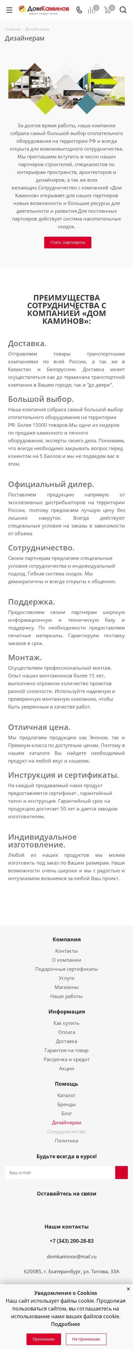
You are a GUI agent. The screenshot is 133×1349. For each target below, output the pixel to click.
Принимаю (44, 1339)
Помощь (66, 1083)
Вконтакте (49, 1208)
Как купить (66, 1023)
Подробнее (65, 1324)
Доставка (66, 1041)
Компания (67, 939)
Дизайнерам (66, 1122)
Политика (66, 1140)
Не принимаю (86, 1339)
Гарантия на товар (66, 1050)
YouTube (65, 1208)
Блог (66, 1113)
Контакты (66, 950)
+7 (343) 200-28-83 (72, 1240)
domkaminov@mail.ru (72, 1256)
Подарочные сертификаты (66, 969)
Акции (66, 1068)
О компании (66, 960)
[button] (128, 1289)
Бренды (66, 1104)
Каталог (66, 1095)
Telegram (80, 1208)
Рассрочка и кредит (67, 1059)
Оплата (66, 1032)
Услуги (67, 978)
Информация (66, 1011)
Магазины (67, 987)
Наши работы (66, 996)
